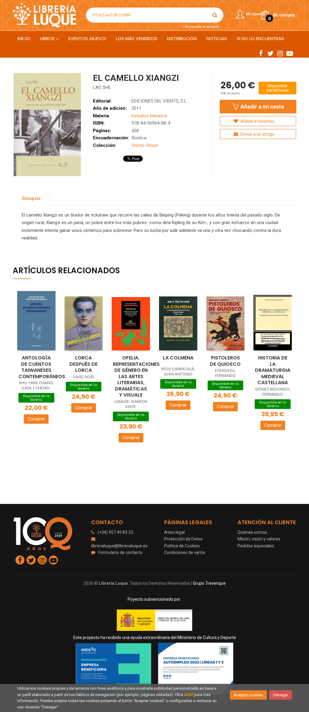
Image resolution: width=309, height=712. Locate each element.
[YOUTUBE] (289, 53)
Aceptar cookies (248, 695)
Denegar (280, 695)
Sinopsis (31, 198)
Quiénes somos (252, 532)
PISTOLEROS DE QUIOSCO (225, 361)
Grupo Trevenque (209, 583)
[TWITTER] (270, 53)
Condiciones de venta (184, 552)
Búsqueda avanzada (201, 26)
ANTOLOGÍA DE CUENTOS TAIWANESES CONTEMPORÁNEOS (41, 367)
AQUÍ (188, 694)
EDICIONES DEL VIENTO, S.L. (159, 101)
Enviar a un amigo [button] (257, 134)
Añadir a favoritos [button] (257, 121)
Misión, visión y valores (258, 538)
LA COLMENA (178, 357)
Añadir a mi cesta (261, 106)
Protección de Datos (183, 538)
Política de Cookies (182, 545)
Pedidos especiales (255, 545)
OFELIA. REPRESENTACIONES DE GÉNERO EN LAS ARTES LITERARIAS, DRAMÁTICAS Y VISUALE (136, 376)
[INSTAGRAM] (280, 53)
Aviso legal (174, 532)
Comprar (36, 419)
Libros (48, 38)
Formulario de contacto (120, 552)
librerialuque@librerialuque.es (119, 545)
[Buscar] (214, 15)
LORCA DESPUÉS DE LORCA (83, 364)
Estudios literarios (149, 116)
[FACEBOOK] (260, 53)
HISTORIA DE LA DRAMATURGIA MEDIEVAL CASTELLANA (272, 370)
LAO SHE (102, 87)
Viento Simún (145, 145)
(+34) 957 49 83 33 (115, 532)
